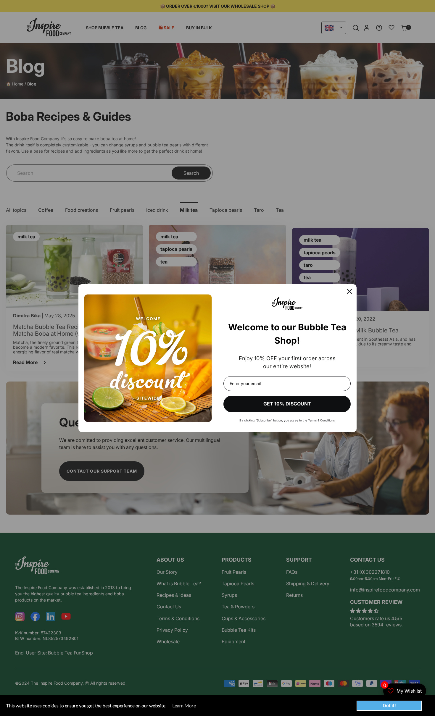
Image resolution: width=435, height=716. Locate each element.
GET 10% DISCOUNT (287, 404)
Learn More (184, 705)
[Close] (349, 291)
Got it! (389, 705)
